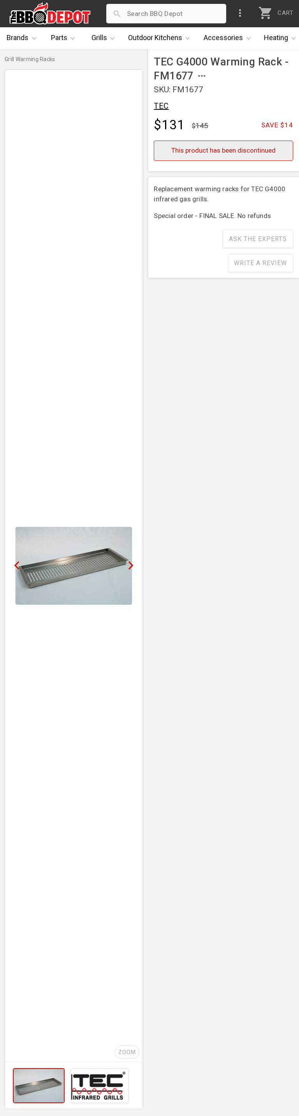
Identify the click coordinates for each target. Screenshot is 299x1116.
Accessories (223, 37)
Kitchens (155, 37)
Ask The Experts (258, 239)
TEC (161, 106)
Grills (99, 37)
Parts (59, 37)
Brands (17, 37)
